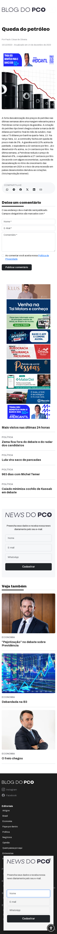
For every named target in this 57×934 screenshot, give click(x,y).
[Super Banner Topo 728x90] (28, 59)
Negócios (7, 837)
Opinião (6, 843)
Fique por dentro (10, 827)
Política (6, 832)
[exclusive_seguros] (28, 366)
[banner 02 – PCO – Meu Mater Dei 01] (28, 381)
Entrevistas (7, 853)
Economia (7, 821)
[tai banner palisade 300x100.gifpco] (28, 306)
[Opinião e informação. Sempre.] (24, 10)
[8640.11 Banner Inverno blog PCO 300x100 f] (28, 336)
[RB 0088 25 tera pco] (28, 396)
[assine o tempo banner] (28, 321)
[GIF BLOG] (28, 351)
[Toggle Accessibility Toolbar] (51, 928)
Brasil (5, 816)
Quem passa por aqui (12, 848)
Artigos (6, 811)
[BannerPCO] (28, 291)
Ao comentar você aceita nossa (27, 257)
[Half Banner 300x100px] (28, 411)
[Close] (50, 859)
